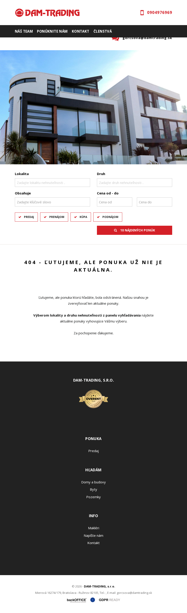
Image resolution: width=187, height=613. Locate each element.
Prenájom (56, 217)
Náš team (24, 31)
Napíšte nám (93, 535)
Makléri (93, 528)
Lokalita (22, 173)
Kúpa (83, 217)
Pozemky (93, 497)
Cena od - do (108, 193)
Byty (93, 489)
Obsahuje (23, 193)
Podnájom (110, 217)
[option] (93, 107)
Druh (101, 173)
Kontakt (80, 31)
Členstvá (103, 31)
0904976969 (159, 12)
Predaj (29, 217)
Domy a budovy (93, 482)
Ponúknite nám (52, 31)
